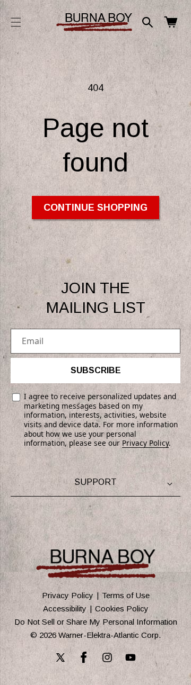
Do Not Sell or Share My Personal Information (95, 621)
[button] (16, 22)
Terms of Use (126, 595)
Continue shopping (95, 207)
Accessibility (64, 608)
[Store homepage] (95, 563)
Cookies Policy (122, 608)
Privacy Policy (145, 443)
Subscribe (96, 370)
